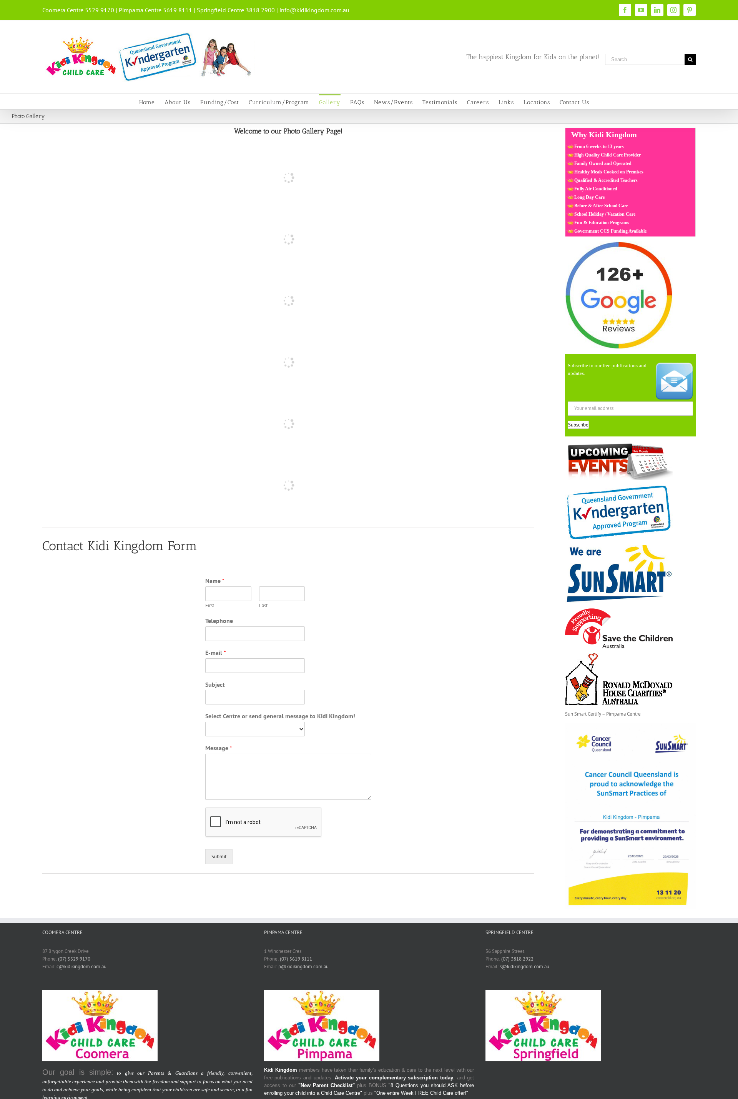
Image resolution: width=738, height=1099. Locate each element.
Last (263, 606)
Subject (215, 684)
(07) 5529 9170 (74, 959)
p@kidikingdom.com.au (303, 966)
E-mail (215, 652)
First (209, 606)
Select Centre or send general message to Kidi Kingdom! (280, 716)
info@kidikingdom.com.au (314, 10)
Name (214, 580)
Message (218, 748)
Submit (218, 856)
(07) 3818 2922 (517, 959)
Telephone (219, 620)
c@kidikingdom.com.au (81, 966)
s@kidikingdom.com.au (524, 966)
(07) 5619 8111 (296, 959)
